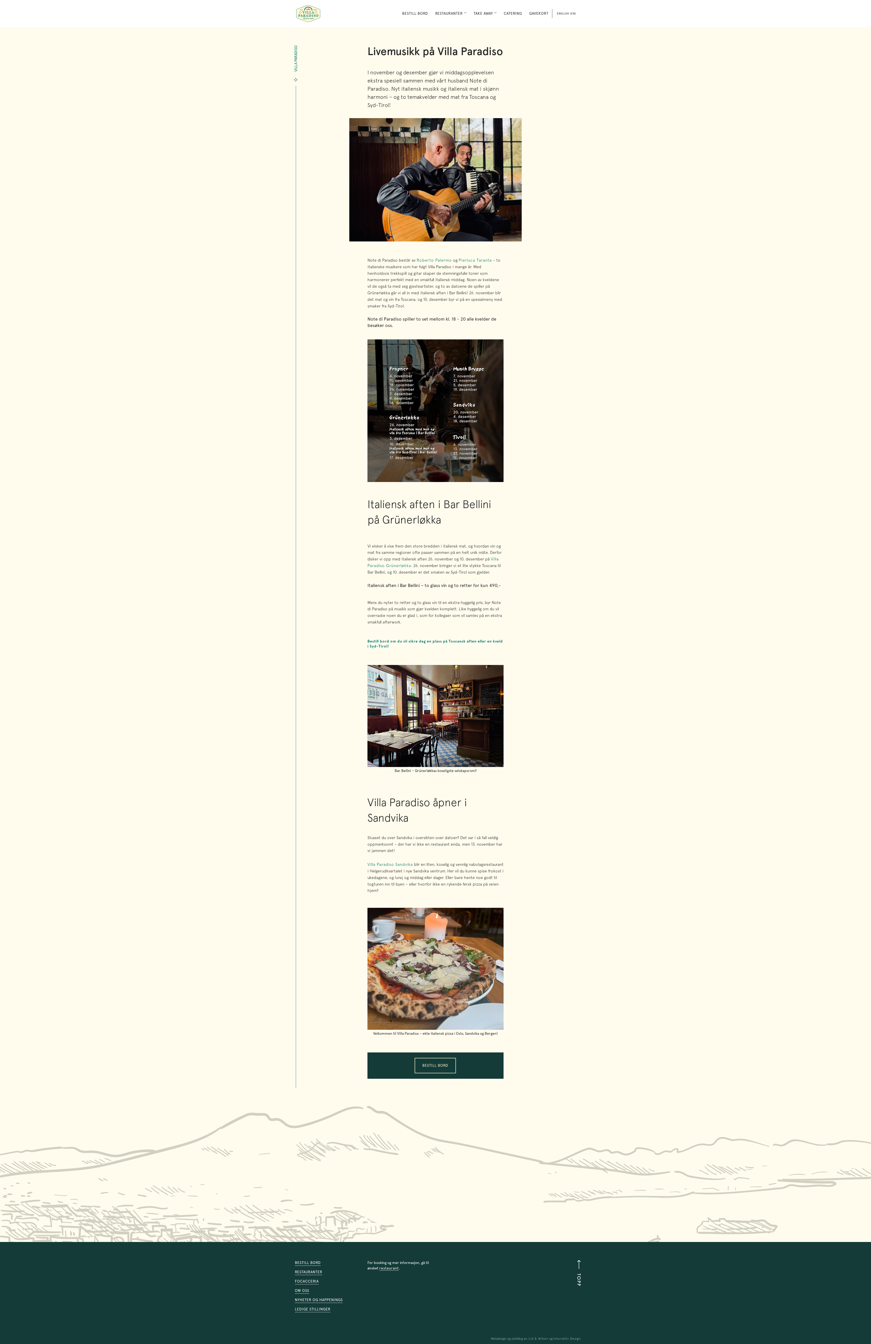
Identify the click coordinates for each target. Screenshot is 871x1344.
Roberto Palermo (434, 260)
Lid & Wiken (538, 1338)
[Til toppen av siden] (577, 1273)
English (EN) (566, 13)
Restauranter (308, 1272)
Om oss (302, 1290)
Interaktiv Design (567, 1338)
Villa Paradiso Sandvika (390, 864)
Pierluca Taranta (475, 260)
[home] (308, 13)
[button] (451, 14)
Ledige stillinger (312, 1309)
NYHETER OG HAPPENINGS (319, 1300)
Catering (513, 13)
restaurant (389, 1268)
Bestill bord (415, 13)
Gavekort (538, 13)
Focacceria (307, 1281)
